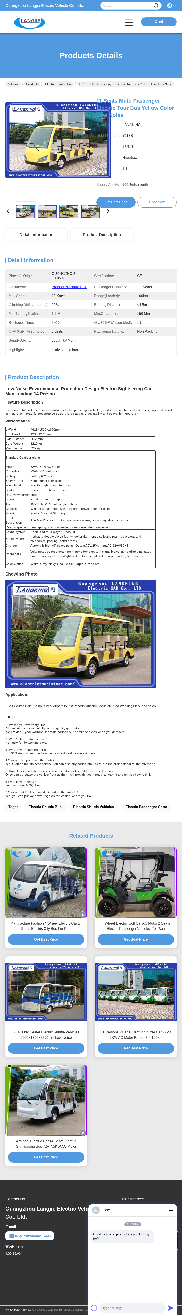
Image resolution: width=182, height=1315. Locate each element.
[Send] (170, 1308)
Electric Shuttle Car (58, 84)
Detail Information (36, 234)
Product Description (102, 234)
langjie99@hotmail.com (33, 1236)
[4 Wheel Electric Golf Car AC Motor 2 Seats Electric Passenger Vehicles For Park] (136, 883)
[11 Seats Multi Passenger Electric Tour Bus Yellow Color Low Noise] (58, 145)
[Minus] (171, 1210)
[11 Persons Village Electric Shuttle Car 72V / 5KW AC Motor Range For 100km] (136, 992)
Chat (158, 22)
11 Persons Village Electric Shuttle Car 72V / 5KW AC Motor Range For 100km (136, 1034)
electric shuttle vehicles (93, 807)
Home (15, 84)
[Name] (156, 5)
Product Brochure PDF (69, 287)
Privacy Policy (13, 1309)
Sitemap (27, 1309)
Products (32, 84)
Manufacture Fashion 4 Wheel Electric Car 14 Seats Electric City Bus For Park (46, 926)
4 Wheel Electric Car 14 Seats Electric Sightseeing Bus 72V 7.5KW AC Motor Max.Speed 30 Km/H (46, 1144)
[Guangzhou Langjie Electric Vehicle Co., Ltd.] (29, 22)
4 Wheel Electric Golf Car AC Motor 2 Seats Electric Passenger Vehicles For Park (136, 926)
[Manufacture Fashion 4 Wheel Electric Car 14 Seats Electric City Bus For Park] (46, 883)
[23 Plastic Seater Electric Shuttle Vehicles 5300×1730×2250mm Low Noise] (46, 992)
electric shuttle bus (45, 807)
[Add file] (94, 1308)
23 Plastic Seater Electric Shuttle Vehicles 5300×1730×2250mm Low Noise (46, 1034)
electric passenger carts (146, 807)
